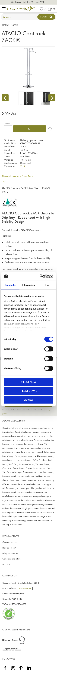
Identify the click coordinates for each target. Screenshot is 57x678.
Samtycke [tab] (10, 285)
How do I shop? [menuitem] (9, 547)
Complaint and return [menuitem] (11, 558)
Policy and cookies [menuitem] (10, 553)
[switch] (48, 348)
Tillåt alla (28, 382)
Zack (22, 166)
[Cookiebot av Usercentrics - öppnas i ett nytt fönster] (40, 276)
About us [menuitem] (6, 564)
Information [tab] (28, 285)
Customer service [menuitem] (9, 542)
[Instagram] (13, 670)
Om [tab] (47, 285)
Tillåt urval (28, 390)
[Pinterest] (21, 670)
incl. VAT (40, 2)
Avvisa (28, 399)
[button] (4, 9)
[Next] (51, 97)
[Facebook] (5, 670)
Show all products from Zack (17, 176)
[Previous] (5, 97)
